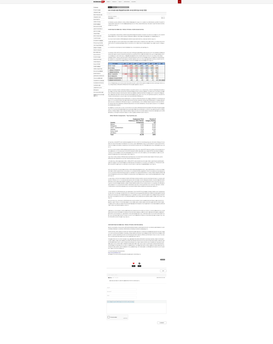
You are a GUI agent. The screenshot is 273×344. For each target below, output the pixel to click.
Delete (112, 274)
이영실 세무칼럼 (96, 33)
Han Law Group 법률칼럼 (98, 71)
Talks (120, 1)
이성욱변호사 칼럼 (96, 85)
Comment (161, 322)
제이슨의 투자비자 (96, 54)
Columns (133, 1)
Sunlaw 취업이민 (96, 19)
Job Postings (127, 1)
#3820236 (163, 16)
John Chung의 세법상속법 (98, 45)
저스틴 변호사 (110, 18)
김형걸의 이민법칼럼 (97, 47)
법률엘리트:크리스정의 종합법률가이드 (98, 95)
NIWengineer (96, 89)
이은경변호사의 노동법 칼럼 (98, 80)
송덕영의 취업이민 (96, 73)
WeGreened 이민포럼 (97, 26)
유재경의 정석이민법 (97, 59)
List (163, 270)
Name (108, 287)
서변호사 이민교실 (96, 21)
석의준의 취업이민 (96, 61)
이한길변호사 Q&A (97, 17)
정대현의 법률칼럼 (96, 24)
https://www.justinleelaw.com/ (114, 252)
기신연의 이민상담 (96, 38)
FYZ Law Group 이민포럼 (98, 42)
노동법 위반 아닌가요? (97, 87)
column (163, 259)
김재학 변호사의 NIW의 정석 (98, 75)
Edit (109, 274)
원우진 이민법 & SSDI (97, 35)
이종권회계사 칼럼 (96, 12)
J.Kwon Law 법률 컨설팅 (97, 78)
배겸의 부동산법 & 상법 (97, 14)
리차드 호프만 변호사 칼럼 (98, 92)
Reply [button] (110, 13)
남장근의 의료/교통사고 (97, 28)
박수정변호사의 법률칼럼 (98, 40)
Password (109, 291)
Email (108, 295)
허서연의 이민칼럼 (96, 57)
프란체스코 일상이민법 (97, 68)
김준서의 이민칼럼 (96, 31)
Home (108, 1)
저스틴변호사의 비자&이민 (122, 7)
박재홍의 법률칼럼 (96, 66)
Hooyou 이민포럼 (96, 64)
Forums (114, 1)
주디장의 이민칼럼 (96, 10)
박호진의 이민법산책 (97, 49)
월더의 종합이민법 (96, 52)
